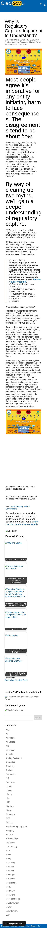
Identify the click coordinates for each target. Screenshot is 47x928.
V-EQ (8, 859)
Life (7, 798)
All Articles (10, 738)
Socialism (10, 842)
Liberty (32, 42)
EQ (7, 778)
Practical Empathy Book (16, 826)
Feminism (10, 782)
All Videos (10, 742)
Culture (9, 770)
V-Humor (10, 871)
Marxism (10, 806)
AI (7, 734)
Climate (9, 754)
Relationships (12, 838)
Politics (38, 42)
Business (15, 42)
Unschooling (11, 847)
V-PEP (9, 887)
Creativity (10, 766)
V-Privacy (10, 891)
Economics (24, 42)
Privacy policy (36, 926)
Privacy (9, 834)
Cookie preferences (14, 923)
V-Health (10, 867)
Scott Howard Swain (16, 40)
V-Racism (10, 895)
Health (9, 786)
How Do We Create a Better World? (22, 523)
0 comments (21, 44)
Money (9, 810)
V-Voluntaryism (12, 903)
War (8, 915)
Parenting (10, 814)
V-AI (8, 851)
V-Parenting (11, 883)
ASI (7, 746)
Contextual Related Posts (16, 680)
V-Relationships (13, 899)
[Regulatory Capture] (23, 434)
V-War (8, 907)
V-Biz (8, 855)
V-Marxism (10, 879)
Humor (9, 790)
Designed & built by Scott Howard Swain (15, 926)
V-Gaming (10, 863)
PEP (8, 818)
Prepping (10, 830)
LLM (8, 802)
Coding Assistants (14, 758)
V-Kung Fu (11, 875)
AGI (7, 730)
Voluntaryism (10, 44)
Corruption (10, 762)
